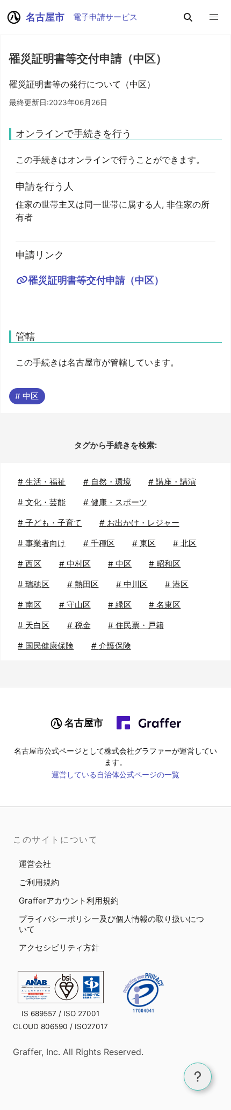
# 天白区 (33, 625)
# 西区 (29, 564)
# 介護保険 (111, 645)
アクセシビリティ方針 (59, 947)
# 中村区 (75, 564)
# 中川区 (132, 584)
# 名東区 (165, 604)
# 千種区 (99, 543)
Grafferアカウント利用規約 (69, 900)
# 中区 (27, 396)
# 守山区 (75, 604)
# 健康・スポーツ (115, 502)
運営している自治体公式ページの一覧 (115, 774)
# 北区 (185, 543)
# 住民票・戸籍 (136, 625)
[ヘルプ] (198, 1077)
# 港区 (177, 584)
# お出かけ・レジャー (139, 523)
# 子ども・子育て (50, 523)
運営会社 (35, 864)
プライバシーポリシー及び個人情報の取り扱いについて (111, 924)
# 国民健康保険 (46, 645)
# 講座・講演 (172, 482)
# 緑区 (120, 604)
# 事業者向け (42, 543)
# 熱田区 (83, 584)
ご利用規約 (39, 882)
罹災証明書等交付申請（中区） (96, 280)
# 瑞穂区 (33, 584)
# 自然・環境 (107, 482)
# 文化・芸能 (42, 502)
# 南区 (29, 604)
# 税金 (79, 625)
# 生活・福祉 (42, 482)
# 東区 (144, 543)
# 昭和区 (165, 564)
